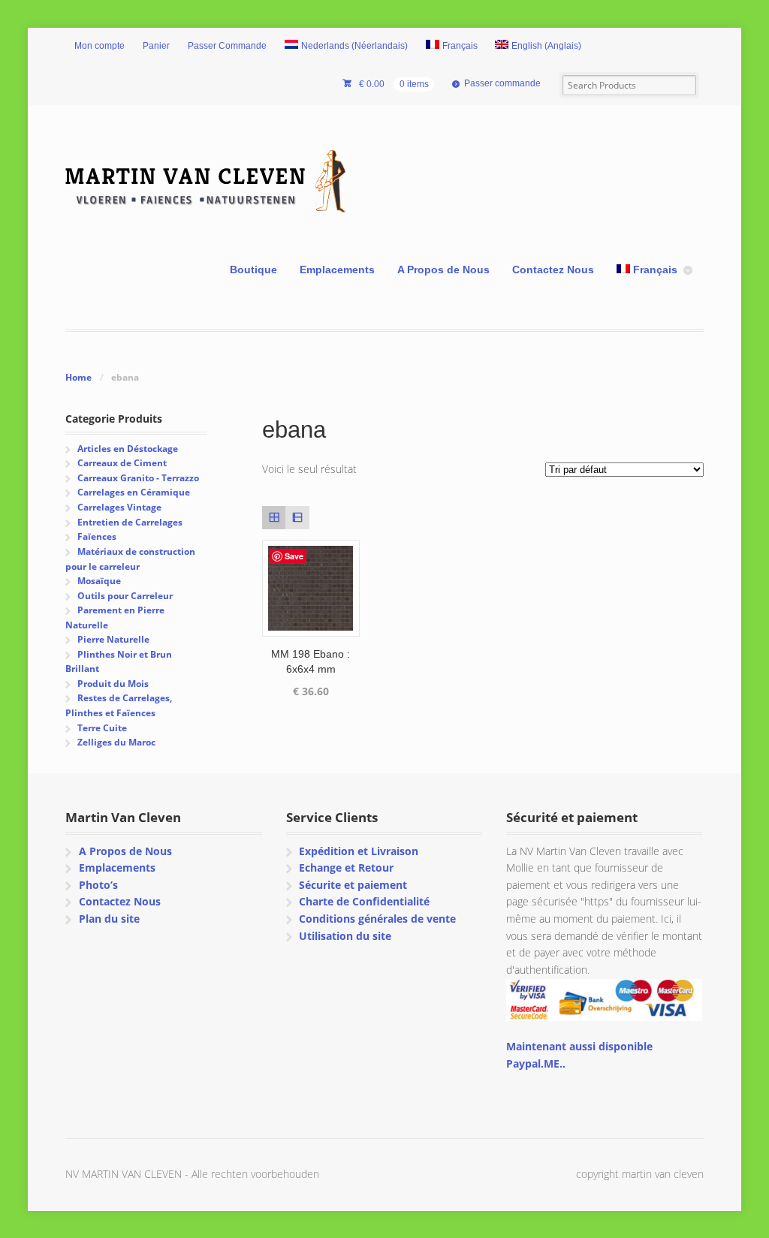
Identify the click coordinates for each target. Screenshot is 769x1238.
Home (78, 377)
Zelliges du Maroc (116, 742)
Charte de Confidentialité (364, 901)
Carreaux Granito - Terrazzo (138, 477)
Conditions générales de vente (377, 918)
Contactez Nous (553, 270)
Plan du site (109, 918)
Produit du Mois (113, 683)
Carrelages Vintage (119, 507)
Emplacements (337, 270)
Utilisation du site (345, 936)
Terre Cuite (102, 727)
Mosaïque (99, 580)
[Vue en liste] (297, 517)
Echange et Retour (346, 867)
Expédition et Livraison (358, 851)
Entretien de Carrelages (129, 522)
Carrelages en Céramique (133, 492)
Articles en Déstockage (127, 448)
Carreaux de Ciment (122, 462)
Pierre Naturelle (113, 639)
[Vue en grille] (273, 517)
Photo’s (98, 885)
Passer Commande (227, 46)
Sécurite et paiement (353, 885)
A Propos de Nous (443, 270)
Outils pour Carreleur (125, 595)
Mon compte (99, 46)
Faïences (96, 536)
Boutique (253, 270)
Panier (156, 46)
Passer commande (502, 83)
